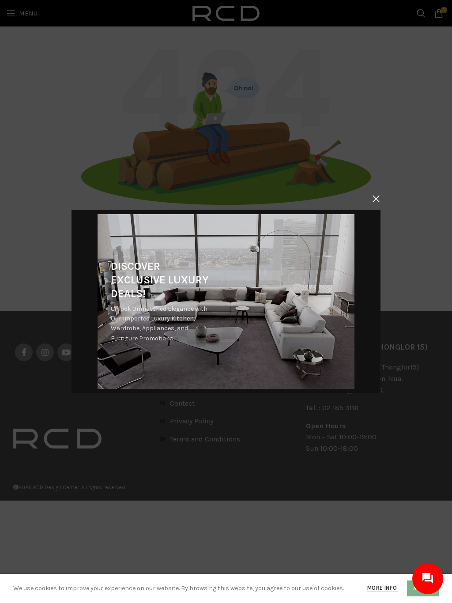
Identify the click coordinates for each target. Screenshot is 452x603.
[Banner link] (226, 301)
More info (382, 587)
